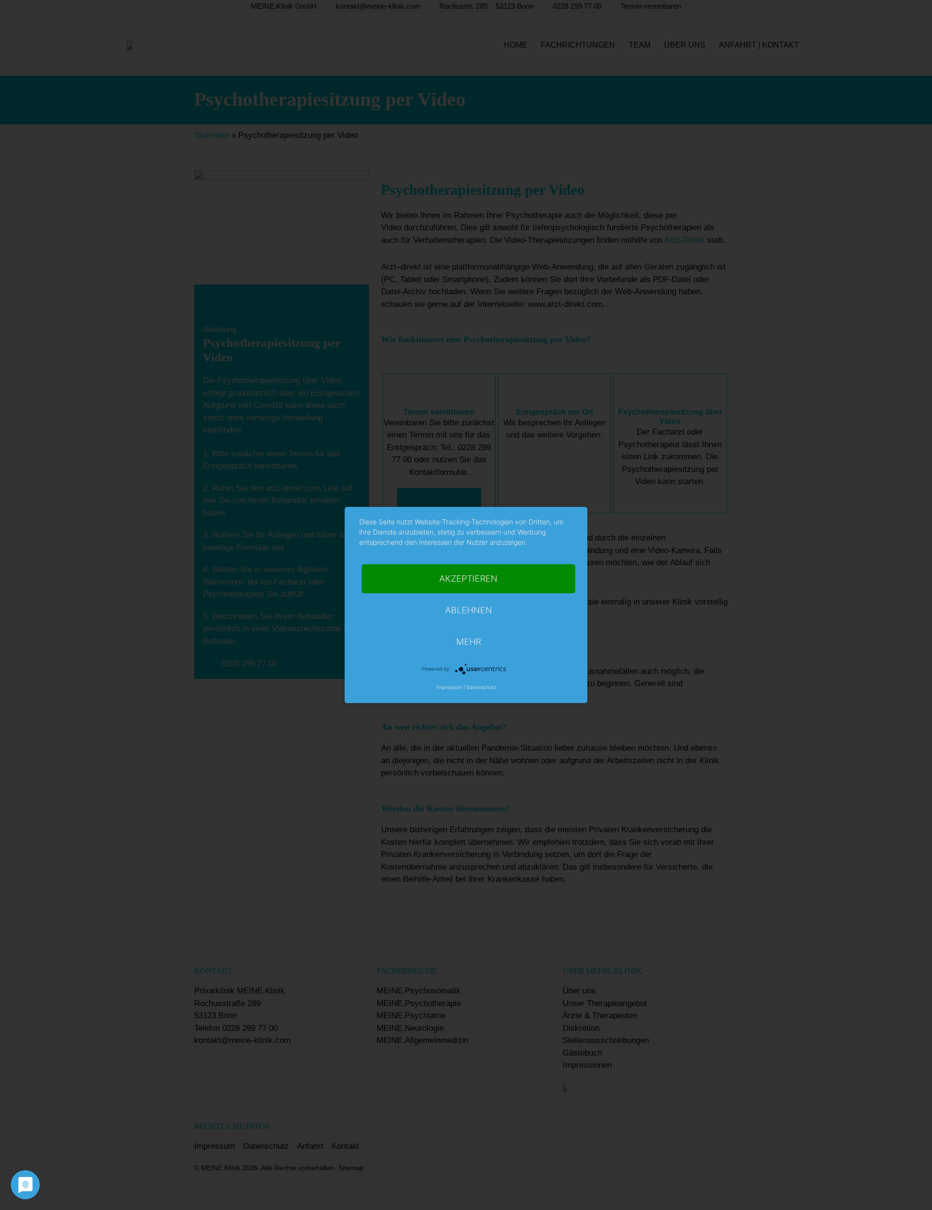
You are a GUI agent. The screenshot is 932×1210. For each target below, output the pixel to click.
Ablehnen (468, 610)
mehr (468, 642)
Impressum (449, 687)
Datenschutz (481, 687)
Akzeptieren (468, 578)
